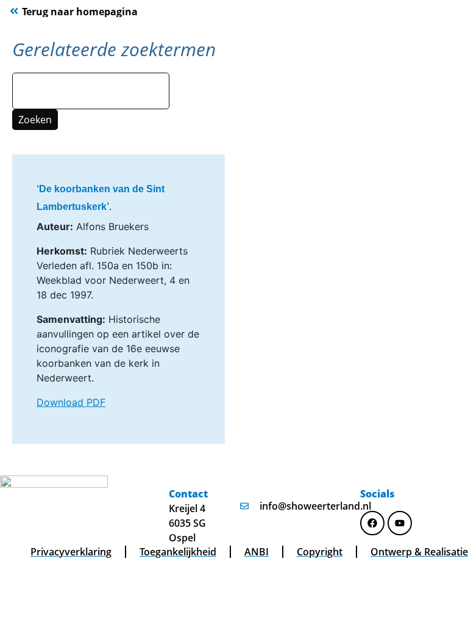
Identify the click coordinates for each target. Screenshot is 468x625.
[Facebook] (372, 523)
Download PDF (71, 402)
